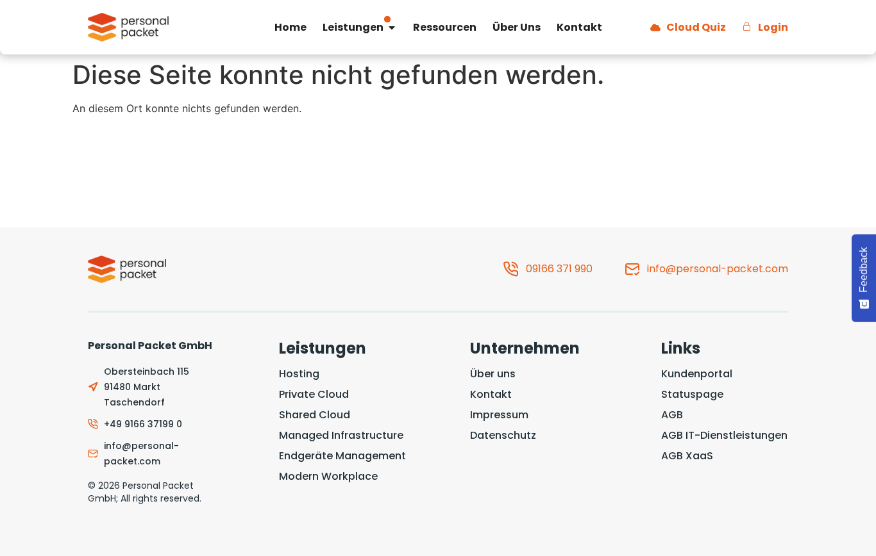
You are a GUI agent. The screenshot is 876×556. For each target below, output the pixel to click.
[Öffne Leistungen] (392, 27)
